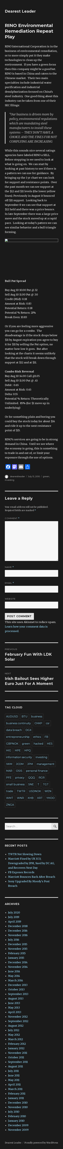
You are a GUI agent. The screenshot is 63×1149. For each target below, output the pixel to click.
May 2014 (14, 975)
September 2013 (18, 994)
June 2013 (14, 1003)
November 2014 (18, 966)
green (46, 476)
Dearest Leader (20, 11)
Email (9, 583)
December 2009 (18, 1125)
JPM (30, 764)
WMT (9, 798)
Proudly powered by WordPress (41, 1142)
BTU (24, 716)
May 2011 (13, 1080)
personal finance (37, 770)
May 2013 (14, 1007)
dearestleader (17, 476)
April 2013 (14, 1012)
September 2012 (18, 1021)
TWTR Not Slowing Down (24, 854)
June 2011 (14, 1075)
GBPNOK (12, 743)
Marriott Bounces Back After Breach (31, 876)
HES (49, 743)
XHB (30, 798)
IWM (9, 764)
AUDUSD (12, 716)
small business (15, 784)
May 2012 (14, 1034)
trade (9, 791)
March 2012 (15, 1039)
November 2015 (17, 948)
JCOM (20, 764)
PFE (8, 777)
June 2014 (14, 971)
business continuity (18, 723)
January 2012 (16, 1048)
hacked (38, 743)
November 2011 (17, 1052)
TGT (46, 784)
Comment (12, 518)
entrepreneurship (18, 736)
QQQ (31, 777)
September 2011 (18, 1061)
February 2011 (16, 1093)
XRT (40, 798)
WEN (48, 791)
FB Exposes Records (21, 872)
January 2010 (16, 1120)
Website (10, 598)
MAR (9, 770)
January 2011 (16, 1098)
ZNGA (10, 804)
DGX (29, 730)
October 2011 (16, 1057)
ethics (37, 736)
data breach (14, 730)
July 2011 (13, 1071)
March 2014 (15, 980)
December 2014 (17, 962)
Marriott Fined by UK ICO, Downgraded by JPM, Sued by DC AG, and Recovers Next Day (31, 863)
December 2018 (18, 926)
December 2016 (17, 930)
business (36, 716)
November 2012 (18, 1016)
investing (9, 480)
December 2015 (17, 944)
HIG (8, 750)
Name (9, 567)
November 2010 (18, 1107)
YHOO (50, 798)
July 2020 (14, 912)
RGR (42, 777)
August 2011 (15, 1066)
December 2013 (17, 985)
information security (19, 757)
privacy (19, 777)
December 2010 (18, 1102)
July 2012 (13, 1030)
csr (48, 723)
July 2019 (13, 917)
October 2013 (16, 989)
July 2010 (13, 1111)
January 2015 (16, 957)
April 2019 (14, 921)
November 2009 (18, 1129)
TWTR (21, 791)
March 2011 (15, 1089)
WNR (20, 798)
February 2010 (17, 1116)
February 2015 (17, 953)
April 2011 (14, 1084)
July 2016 (13, 939)
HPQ (27, 750)
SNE (31, 784)
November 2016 (18, 935)
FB (46, 736)
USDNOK (35, 791)
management (45, 764)
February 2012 (17, 1043)
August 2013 (15, 998)
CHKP (38, 723)
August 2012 (15, 1025)
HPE (18, 750)
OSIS (19, 770)
